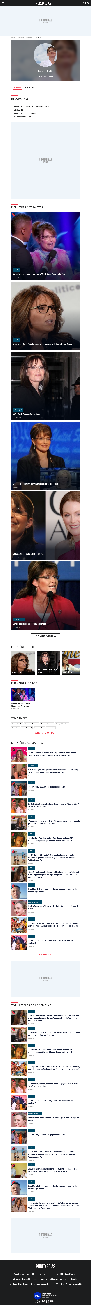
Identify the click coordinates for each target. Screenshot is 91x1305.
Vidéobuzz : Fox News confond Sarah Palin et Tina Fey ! (35, 484)
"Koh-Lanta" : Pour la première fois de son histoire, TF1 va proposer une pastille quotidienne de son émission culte (51, 839)
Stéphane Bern (39, 728)
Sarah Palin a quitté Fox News (47, 670)
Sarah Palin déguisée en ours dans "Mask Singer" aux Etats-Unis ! (39, 274)
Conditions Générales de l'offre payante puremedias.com (31, 1284)
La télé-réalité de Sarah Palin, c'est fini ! (29, 624)
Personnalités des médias (24, 38)
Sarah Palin (16, 672)
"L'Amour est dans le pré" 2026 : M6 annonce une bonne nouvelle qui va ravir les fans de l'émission (54, 822)
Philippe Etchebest (62, 724)
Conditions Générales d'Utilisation (28, 1274)
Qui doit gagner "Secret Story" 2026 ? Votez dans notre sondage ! (50, 941)
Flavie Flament (27, 728)
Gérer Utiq (60, 1284)
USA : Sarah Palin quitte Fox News (26, 414)
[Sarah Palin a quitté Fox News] (48, 663)
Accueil (13, 38)
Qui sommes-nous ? (51, 1274)
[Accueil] (43, 3)
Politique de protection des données (63, 1279)
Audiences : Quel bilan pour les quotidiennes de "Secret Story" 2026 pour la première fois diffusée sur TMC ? (53, 771)
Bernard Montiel (17, 724)
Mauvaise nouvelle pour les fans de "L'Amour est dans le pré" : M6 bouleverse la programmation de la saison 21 (53, 1170)
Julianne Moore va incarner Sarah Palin (28, 554)
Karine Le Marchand (31, 724)
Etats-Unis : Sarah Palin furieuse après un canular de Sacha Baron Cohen (42, 344)
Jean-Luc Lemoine (47, 724)
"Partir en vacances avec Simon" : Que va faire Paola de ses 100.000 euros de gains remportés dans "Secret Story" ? (52, 754)
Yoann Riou (15, 728)
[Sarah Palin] (23, 663)
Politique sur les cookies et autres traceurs (29, 1279)
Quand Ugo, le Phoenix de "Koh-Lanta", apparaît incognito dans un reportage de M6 (53, 890)
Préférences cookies (74, 1284)
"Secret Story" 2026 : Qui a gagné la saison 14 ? (47, 787)
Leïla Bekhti (51, 728)
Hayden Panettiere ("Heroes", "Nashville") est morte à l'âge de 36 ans (53, 907)
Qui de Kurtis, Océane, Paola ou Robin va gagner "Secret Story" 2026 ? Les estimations (53, 805)
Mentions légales (68, 1274)
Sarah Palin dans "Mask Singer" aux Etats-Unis (20, 704)
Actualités (29, 87)
